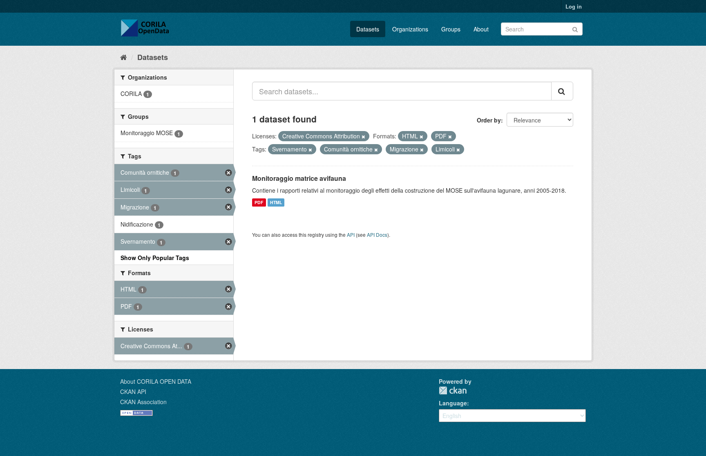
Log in (573, 6)
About (481, 29)
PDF (259, 202)
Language (453, 403)
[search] (562, 91)
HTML (276, 202)
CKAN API (133, 391)
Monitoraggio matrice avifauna (299, 178)
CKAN (453, 390)
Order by (489, 120)
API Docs (377, 234)
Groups (450, 29)
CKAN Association (143, 402)
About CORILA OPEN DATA (155, 381)
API (351, 234)
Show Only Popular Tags (155, 258)
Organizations (410, 29)
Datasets (367, 29)
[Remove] (363, 136)
